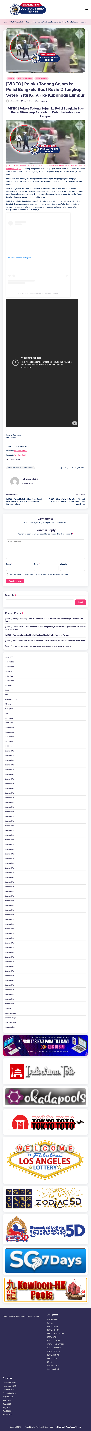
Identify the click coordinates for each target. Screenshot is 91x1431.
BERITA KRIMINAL (25, 78)
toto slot (8, 685)
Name (9, 564)
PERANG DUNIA (53, 1366)
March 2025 (8, 1415)
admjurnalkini (30, 479)
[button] (27, 484)
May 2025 (7, 1407)
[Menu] (86, 9)
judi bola (8, 746)
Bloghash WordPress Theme (69, 1427)
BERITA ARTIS (52, 1326)
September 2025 (9, 1393)
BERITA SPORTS (53, 1351)
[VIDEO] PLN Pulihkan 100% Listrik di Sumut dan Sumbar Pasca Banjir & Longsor (38, 646)
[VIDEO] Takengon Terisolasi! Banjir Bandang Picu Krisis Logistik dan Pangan (37, 635)
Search (9, 595)
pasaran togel (10, 1013)
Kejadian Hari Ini (20, 455)
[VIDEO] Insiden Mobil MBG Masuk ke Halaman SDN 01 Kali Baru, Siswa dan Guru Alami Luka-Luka (45, 641)
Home (5, 22)
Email (37, 564)
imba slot (9, 676)
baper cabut (10, 1027)
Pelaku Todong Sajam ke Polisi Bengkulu (20, 468)
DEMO (49, 1362)
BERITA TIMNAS (53, 1355)
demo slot (9, 671)
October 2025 (8, 1390)
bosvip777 (9, 657)
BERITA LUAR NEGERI (55, 1344)
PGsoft (8, 704)
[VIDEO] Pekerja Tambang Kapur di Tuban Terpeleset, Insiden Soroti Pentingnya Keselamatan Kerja (44, 619)
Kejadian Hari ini (20, 451)
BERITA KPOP (52, 1337)
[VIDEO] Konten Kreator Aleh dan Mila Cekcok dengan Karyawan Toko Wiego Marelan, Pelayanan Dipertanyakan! (45, 628)
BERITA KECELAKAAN (55, 1334)
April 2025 (7, 1411)
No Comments (42, 101)
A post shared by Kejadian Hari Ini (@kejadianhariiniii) (38, 293)
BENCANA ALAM (53, 1319)
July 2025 (7, 1400)
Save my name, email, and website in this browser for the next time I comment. (39, 574)
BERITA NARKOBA (54, 1348)
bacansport (10, 732)
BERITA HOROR (53, 1330)
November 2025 (9, 1386)
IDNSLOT (8, 713)
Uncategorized (53, 1369)
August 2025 (8, 1397)
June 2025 (7, 1404)
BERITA (11, 78)
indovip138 (9, 662)
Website (63, 564)
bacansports (10, 727)
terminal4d (9, 751)
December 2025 (9, 1383)
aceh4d (8, 1008)
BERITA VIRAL (41, 78)
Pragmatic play (11, 699)
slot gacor (9, 709)
